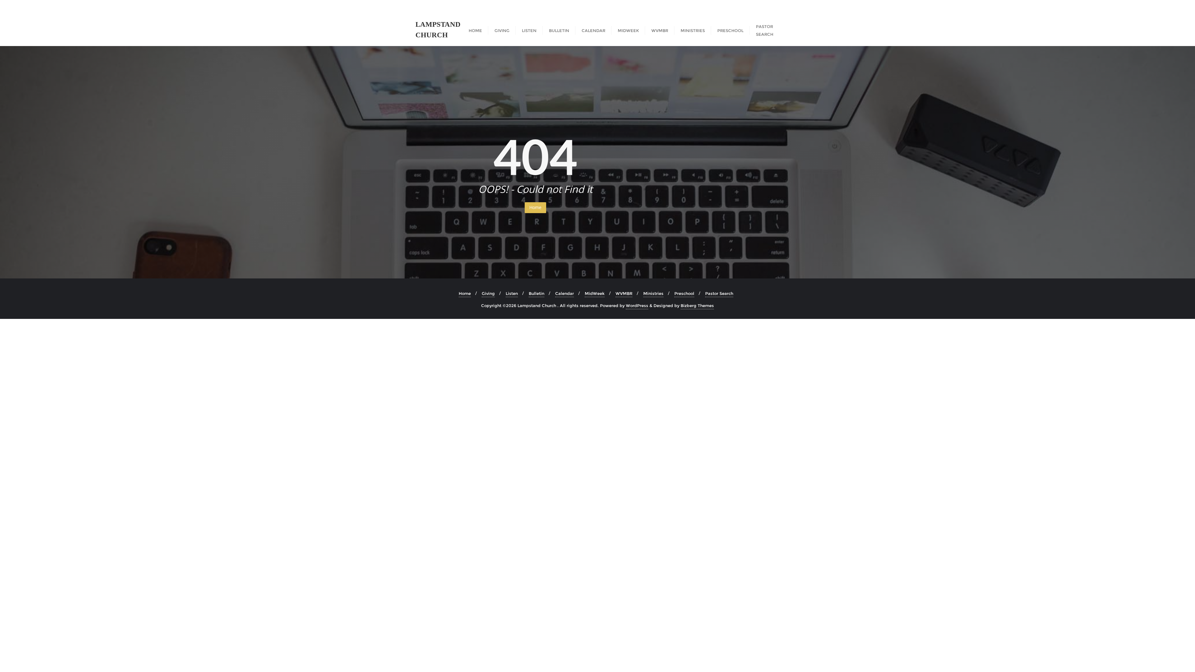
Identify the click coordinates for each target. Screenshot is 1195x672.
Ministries (653, 293)
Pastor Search (719, 293)
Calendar (564, 293)
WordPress (637, 305)
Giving (488, 293)
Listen (512, 293)
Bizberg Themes (697, 305)
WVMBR (624, 293)
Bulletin (536, 293)
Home (535, 207)
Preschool (684, 293)
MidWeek (595, 293)
